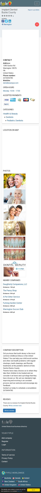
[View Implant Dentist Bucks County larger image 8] (14, 272)
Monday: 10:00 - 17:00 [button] (11, 91)
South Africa (22, 481)
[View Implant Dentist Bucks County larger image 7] (14, 263)
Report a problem (33, 10)
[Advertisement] (19, 44)
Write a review (9, 410)
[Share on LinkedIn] (9, 21)
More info (19, 491)
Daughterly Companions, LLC (15, 284)
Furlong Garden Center (12, 303)
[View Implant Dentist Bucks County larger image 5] (14, 242)
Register (5, 441)
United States (25, 485)
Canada (17, 478)
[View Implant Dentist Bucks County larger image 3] (14, 212)
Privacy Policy (7, 458)
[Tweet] (6, 21)
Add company (7, 438)
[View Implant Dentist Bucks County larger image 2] (14, 197)
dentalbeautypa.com (10, 83)
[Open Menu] (37, 3)
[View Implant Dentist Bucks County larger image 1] (14, 181)
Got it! (33, 490)
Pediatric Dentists (15, 120)
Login (4, 445)
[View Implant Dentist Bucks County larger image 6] (14, 254)
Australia (7, 478)
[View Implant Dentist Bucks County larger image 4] (14, 228)
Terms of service (8, 455)
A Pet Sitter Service (11, 297)
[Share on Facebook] (3, 21)
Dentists (9, 117)
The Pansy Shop (10, 290)
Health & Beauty (10, 113)
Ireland (26, 478)
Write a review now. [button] (15, 405)
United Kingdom (10, 485)
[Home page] (6, 3)
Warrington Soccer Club (13, 309)
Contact (4, 461)
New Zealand (9, 481)
